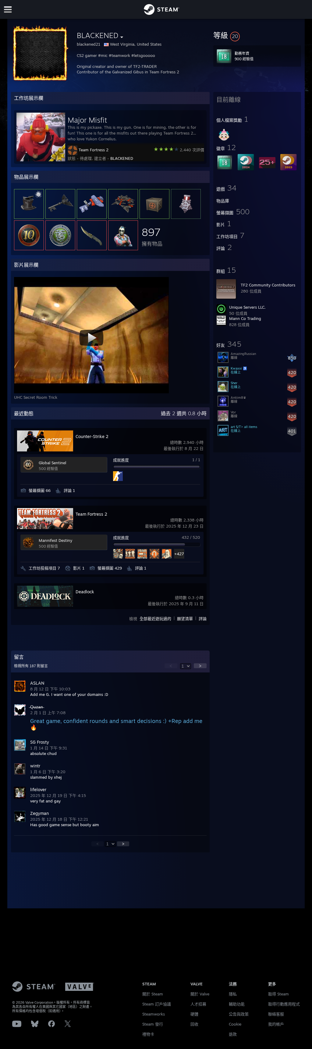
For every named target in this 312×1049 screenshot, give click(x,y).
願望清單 (185, 618)
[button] (257, 35)
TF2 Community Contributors (268, 284)
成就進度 (121, 460)
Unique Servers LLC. (247, 307)
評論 (203, 618)
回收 (194, 1024)
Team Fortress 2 (93, 149)
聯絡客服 (276, 1014)
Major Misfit (87, 120)
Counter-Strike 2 (92, 436)
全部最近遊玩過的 (155, 618)
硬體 (194, 1014)
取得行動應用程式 (284, 1004)
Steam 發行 (152, 1024)
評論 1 (69, 490)
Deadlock (85, 591)
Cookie (235, 1024)
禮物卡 (148, 1034)
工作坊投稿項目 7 (44, 568)
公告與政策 (239, 1014)
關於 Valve (199, 993)
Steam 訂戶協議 (156, 1004)
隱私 (233, 993)
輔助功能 (237, 1004)
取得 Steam (278, 993)
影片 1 (78, 568)
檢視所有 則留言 (31, 666)
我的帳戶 (276, 1024)
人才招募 (198, 1004)
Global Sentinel (52, 462)
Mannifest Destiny (55, 540)
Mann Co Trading (245, 318)
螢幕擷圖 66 (40, 490)
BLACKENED (121, 158)
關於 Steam (152, 993)
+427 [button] (179, 553)
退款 (233, 1034)
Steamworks (153, 1014)
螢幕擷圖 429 (110, 568)
